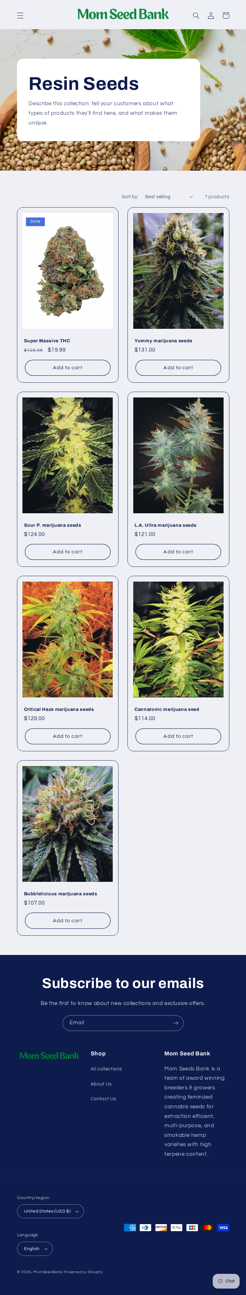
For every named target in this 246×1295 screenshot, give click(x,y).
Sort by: (130, 196)
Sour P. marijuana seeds (52, 525)
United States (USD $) (47, 1211)
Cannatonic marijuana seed (167, 709)
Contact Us (103, 1098)
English (32, 1249)
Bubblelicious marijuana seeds (60, 893)
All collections (106, 1069)
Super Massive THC (47, 340)
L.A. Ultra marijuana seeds (166, 525)
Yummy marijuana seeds (164, 340)
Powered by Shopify (83, 1272)
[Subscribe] (175, 1023)
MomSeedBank (47, 1272)
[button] (20, 15)
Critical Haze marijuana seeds (59, 709)
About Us (101, 1084)
